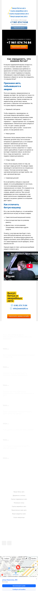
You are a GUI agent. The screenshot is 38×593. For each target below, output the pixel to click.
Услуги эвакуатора (19, 517)
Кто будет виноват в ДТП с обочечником (16, 447)
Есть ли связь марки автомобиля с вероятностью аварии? (17, 336)
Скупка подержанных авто (19, 13)
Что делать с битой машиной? (18, 429)
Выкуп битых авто (19, 8)
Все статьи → (19, 469)
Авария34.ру (23, 528)
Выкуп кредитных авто (18, 16)
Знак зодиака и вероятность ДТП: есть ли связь (17, 412)
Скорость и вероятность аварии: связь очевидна (15, 374)
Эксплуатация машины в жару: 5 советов (19, 356)
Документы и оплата (19, 495)
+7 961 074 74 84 (19, 22)
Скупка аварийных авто (19, 11)
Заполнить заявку (19, 47)
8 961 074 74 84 (20, 305)
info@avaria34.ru (20, 308)
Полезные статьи (19, 503)
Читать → (6, 348)
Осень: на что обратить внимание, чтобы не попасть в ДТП (18, 393)
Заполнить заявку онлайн (19, 316)
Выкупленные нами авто (19, 510)
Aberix (12, 550)
